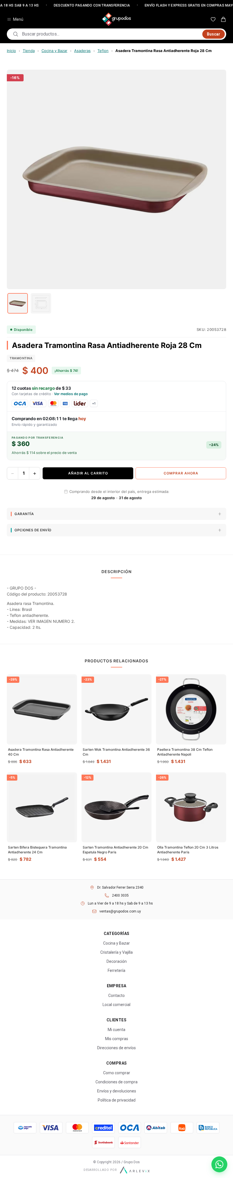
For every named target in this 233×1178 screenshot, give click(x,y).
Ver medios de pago (71, 394)
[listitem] (17, 303)
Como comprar (116, 1073)
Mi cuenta (116, 1029)
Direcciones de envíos (116, 1048)
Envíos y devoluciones (116, 1091)
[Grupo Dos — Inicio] (116, 19)
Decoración (117, 961)
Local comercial (116, 1004)
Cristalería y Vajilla (116, 952)
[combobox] (110, 34)
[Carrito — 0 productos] (223, 19)
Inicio (11, 50)
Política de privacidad (117, 1100)
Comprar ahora (181, 473)
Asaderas (82, 50)
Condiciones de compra (116, 1082)
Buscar (213, 34)
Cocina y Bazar (54, 50)
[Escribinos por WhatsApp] (219, 1164)
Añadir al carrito (88, 473)
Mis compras (116, 1038)
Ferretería (116, 970)
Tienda (29, 50)
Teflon (103, 50)
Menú (18, 19)
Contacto (116, 995)
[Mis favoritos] (213, 19)
